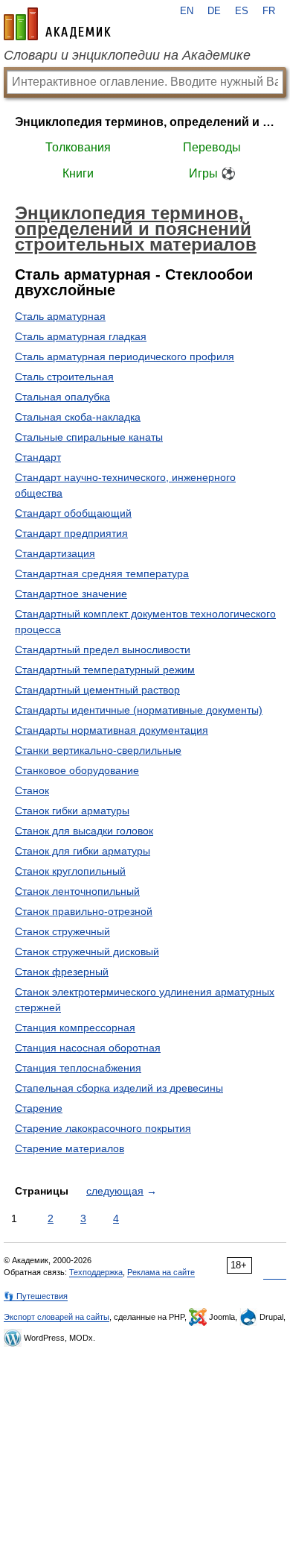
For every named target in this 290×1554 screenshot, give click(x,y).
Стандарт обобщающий (73, 513)
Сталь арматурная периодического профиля (124, 356)
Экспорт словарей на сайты (56, 1316)
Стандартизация (55, 553)
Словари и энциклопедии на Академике (127, 55)
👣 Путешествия (36, 1296)
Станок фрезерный (62, 972)
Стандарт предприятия (71, 533)
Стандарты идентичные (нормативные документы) (138, 710)
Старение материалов (69, 1148)
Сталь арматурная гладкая (80, 336)
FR (268, 11)
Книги (78, 173)
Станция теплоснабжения (78, 1068)
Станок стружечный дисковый (87, 951)
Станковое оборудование (77, 770)
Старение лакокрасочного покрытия (103, 1128)
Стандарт (38, 457)
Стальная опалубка (62, 397)
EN (186, 11)
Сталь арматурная (60, 316)
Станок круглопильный (70, 871)
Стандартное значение (71, 594)
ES (241, 11)
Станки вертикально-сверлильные (98, 750)
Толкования (78, 147)
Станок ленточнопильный (77, 891)
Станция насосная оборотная (88, 1048)
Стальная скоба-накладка (78, 417)
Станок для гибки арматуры (82, 851)
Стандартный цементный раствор (97, 690)
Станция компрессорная (75, 1028)
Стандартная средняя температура (102, 573)
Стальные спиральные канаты (89, 437)
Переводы (212, 147)
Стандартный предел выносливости (102, 649)
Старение (38, 1108)
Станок (32, 790)
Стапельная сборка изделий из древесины (119, 1088)
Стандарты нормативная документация (111, 730)
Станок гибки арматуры (72, 811)
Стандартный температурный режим (105, 670)
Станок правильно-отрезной (83, 911)
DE (214, 11)
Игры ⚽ (212, 173)
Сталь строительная (64, 377)
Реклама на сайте (161, 1272)
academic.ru (57, 23)
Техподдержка (96, 1272)
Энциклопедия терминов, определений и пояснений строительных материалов (145, 122)
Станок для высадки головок (84, 831)
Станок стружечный (62, 931)
